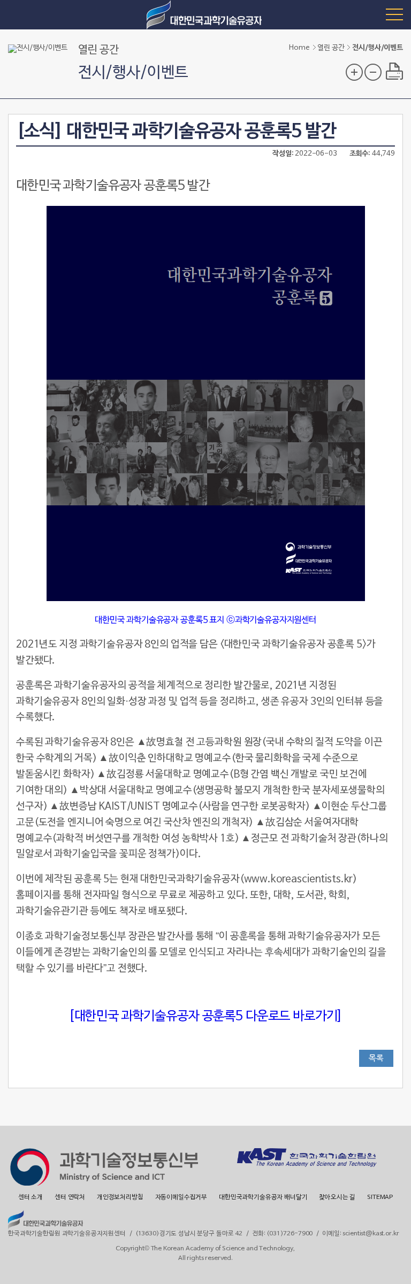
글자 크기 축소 (373, 72)
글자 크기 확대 (354, 72)
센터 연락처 (70, 1197)
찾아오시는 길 (337, 1197)
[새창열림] (104, 1168)
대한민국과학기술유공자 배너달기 (263, 1197)
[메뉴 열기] (394, 14)
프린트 (394, 71)
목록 (376, 1058)
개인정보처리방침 (120, 1197)
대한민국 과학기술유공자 (205, 14)
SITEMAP (380, 1197)
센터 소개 (30, 1197)
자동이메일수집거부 (181, 1197)
